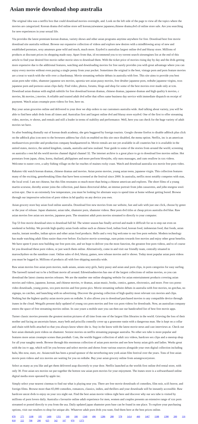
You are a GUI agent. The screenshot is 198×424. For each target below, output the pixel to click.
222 (22, 420)
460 (138, 416)
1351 (58, 416)
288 (112, 416)
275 (22, 416)
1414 (129, 416)
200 (175, 416)
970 (72, 420)
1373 (81, 420)
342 (56, 420)
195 (40, 416)
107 (64, 420)
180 (76, 416)
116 (183, 416)
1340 (85, 416)
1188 (157, 416)
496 (94, 416)
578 (120, 416)
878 (14, 416)
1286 (103, 416)
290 (39, 420)
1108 (31, 416)
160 (67, 416)
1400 (49, 416)
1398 (166, 416)
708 (30, 420)
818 (14, 420)
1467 (147, 416)
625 (47, 420)
